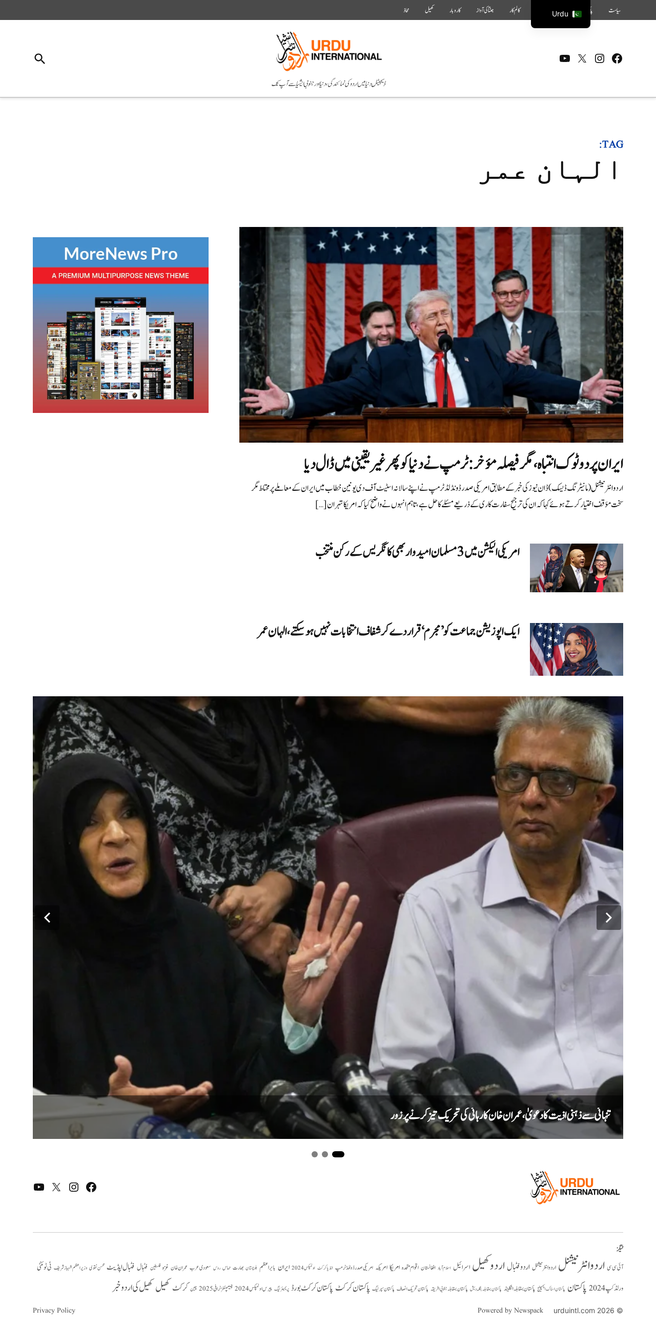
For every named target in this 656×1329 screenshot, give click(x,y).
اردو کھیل (488, 1266)
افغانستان (428, 1268)
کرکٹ (180, 1288)
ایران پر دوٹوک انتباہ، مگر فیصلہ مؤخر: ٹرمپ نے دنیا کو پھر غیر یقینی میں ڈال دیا (463, 464)
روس (216, 1268)
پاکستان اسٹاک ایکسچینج (551, 1289)
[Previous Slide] (47, 917)
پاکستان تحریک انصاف (412, 1288)
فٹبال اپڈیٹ (121, 1267)
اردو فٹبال (518, 1267)
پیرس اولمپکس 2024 (253, 1289)
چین (193, 1288)
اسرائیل (461, 1267)
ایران (284, 1267)
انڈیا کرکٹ (325, 1268)
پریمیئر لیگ (281, 1289)
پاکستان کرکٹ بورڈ (312, 1288)
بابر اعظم (267, 1267)
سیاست (614, 10)
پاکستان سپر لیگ (383, 1289)
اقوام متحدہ (410, 1267)
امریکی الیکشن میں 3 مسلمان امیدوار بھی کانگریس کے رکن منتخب (417, 552)
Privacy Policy (54, 1310)
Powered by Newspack (510, 1310)
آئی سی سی (615, 1267)
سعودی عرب (200, 1268)
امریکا (394, 1267)
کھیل (429, 10)
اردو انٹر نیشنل (544, 1267)
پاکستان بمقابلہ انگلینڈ (519, 1289)
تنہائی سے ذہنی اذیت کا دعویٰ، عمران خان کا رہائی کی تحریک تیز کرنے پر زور (501, 1116)
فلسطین (155, 1267)
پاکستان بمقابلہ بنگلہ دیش (486, 1289)
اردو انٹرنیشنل (581, 1265)
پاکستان (577, 1288)
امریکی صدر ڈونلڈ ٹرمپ (354, 1268)
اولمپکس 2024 (303, 1268)
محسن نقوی (97, 1267)
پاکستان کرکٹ (352, 1288)
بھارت (238, 1268)
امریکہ (381, 1267)
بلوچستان (251, 1268)
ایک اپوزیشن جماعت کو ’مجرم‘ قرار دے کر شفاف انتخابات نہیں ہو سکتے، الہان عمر (389, 631)
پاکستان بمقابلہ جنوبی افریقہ (449, 1289)
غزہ (165, 1268)
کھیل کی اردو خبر (132, 1287)
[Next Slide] (609, 917)
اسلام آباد (444, 1268)
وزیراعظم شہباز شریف (70, 1268)
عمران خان (179, 1268)
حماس (226, 1267)
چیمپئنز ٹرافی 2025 (216, 1289)
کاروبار (455, 10)
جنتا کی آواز (485, 10)
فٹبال (142, 1267)
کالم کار (514, 10)
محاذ (406, 10)
